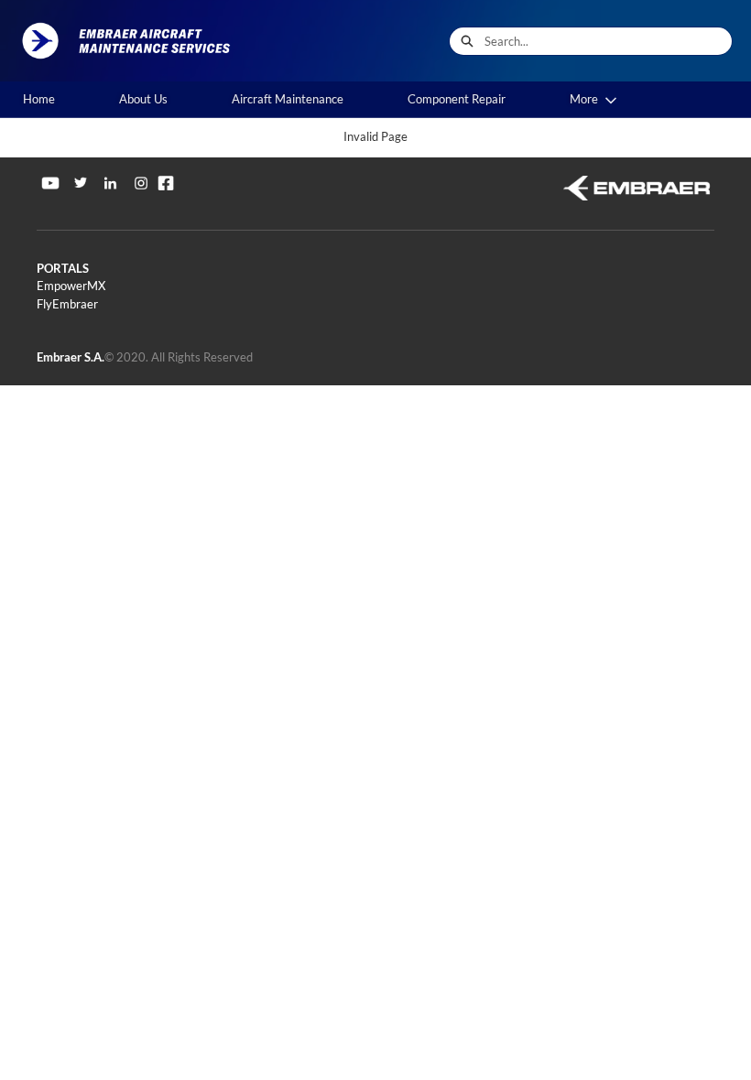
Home (39, 99)
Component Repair (457, 99)
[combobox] (608, 41)
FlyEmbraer (67, 304)
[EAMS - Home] (132, 40)
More (584, 99)
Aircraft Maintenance (287, 99)
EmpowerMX (71, 285)
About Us (143, 99)
